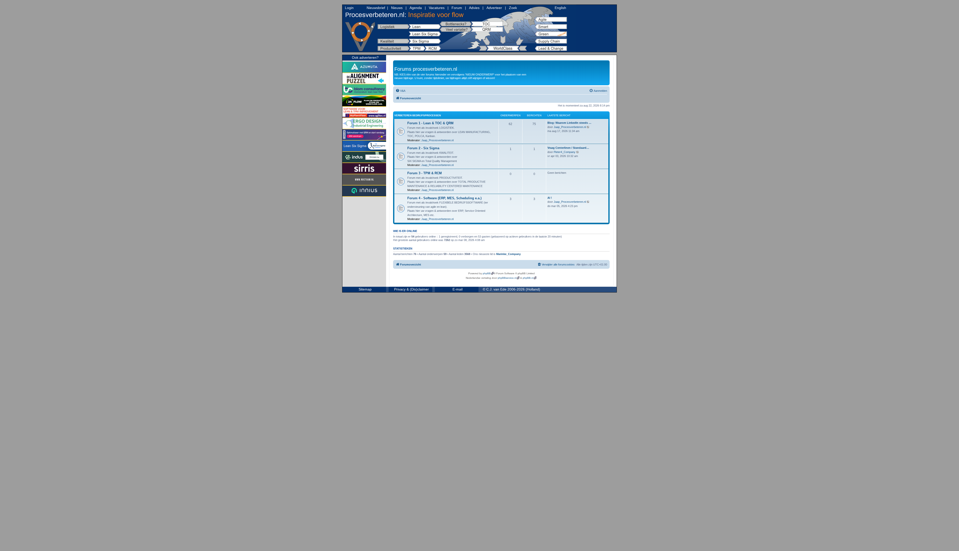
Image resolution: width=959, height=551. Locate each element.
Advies (474, 8)
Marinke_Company (508, 254)
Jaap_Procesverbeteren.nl (437, 140)
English (560, 8)
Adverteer (494, 8)
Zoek (513, 8)
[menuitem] (400, 91)
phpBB (487, 273)
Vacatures (437, 8)
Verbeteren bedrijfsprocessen (417, 115)
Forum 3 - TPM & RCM (424, 173)
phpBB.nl (528, 277)
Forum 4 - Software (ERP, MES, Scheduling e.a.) (444, 198)
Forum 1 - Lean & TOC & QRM (430, 123)
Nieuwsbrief (376, 8)
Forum (457, 8)
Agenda (416, 8)
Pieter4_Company (564, 152)
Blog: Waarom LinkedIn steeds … (569, 122)
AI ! (549, 197)
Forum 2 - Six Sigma (423, 148)
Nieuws (397, 8)
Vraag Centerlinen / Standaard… (568, 147)
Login (349, 8)
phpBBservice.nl (507, 277)
